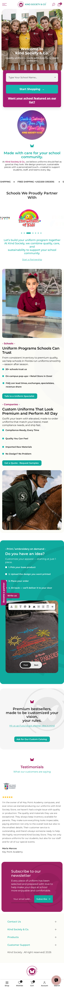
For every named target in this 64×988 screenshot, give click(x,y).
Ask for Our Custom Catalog (32, 739)
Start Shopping (29, 89)
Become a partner (3, 593)
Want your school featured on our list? (32, 100)
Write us (12, 595)
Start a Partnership (32, 259)
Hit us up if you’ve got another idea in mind (32, 726)
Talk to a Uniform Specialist (19, 396)
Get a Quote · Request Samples (21, 463)
